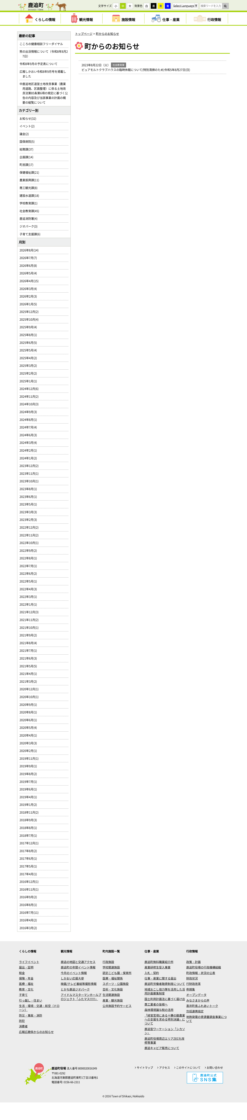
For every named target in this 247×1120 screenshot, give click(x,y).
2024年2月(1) (29, 450)
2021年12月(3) (30, 612)
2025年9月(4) (29, 327)
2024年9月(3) (29, 412)
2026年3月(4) (29, 288)
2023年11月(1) (30, 473)
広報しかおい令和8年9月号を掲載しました (44, 73)
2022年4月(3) (29, 589)
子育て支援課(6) (31, 234)
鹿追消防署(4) (29, 218)
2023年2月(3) (29, 519)
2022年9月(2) (29, 550)
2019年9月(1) (29, 766)
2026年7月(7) (29, 257)
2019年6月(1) (29, 789)
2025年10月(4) (30, 319)
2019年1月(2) (29, 804)
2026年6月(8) (29, 265)
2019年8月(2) (29, 774)
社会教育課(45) (30, 211)
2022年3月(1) (29, 596)
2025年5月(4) (29, 350)
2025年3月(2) (29, 365)
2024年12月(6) (30, 388)
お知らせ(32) (29, 118)
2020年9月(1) (29, 704)
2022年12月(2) (30, 527)
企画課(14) (27, 157)
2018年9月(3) (29, 820)
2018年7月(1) (29, 835)
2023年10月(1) (30, 481)
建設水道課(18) (30, 195)
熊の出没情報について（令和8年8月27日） (45, 53)
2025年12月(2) (30, 311)
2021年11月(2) (30, 620)
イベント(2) (28, 126)
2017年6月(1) (29, 858)
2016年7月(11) (30, 912)
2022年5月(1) (29, 581)
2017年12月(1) (30, 843)
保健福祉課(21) (30, 172)
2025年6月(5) (29, 342)
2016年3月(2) (29, 928)
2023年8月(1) (29, 489)
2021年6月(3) (29, 658)
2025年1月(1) (29, 381)
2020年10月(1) (30, 697)
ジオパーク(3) (29, 226)
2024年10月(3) (30, 404)
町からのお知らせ (107, 33)
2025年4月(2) (29, 358)
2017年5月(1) (29, 866)
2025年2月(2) (29, 373)
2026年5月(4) (29, 273)
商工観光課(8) (29, 188)
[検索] (225, 6)
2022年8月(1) (29, 558)
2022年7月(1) (29, 566)
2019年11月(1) (30, 758)
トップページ (83, 33)
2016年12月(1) (30, 881)
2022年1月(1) (29, 604)
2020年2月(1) (29, 750)
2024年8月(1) (29, 419)
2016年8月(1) (29, 904)
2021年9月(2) (29, 635)
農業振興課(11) (30, 180)
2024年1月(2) (29, 458)
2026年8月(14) (30, 250)
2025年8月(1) (29, 335)
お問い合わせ (215, 1068)
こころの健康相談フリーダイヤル (42, 44)
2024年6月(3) (29, 435)
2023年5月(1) (29, 504)
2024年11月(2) (30, 396)
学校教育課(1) (29, 203)
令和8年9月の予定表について (40, 63)
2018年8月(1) (29, 827)
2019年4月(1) (29, 797)
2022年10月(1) (30, 542)
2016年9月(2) (29, 897)
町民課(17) (27, 164)
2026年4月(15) (30, 281)
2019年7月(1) (29, 781)
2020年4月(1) (29, 735)
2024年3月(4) (29, 442)
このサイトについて (188, 1068)
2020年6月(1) (29, 720)
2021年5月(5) (29, 666)
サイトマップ (145, 1068)
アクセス (164, 1068)
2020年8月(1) (29, 712)
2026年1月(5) (29, 304)
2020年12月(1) (30, 689)
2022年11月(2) (30, 535)
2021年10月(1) (30, 627)
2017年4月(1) (29, 874)
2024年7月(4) (29, 427)
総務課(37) (27, 149)
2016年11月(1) (30, 889)
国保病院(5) (28, 141)
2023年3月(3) (29, 512)
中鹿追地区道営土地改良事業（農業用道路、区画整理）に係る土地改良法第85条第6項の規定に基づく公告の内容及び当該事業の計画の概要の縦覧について (45, 93)
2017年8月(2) (29, 851)
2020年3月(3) (29, 743)
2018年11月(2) (30, 812)
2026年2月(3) (29, 296)
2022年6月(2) (29, 573)
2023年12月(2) (30, 465)
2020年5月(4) (29, 727)
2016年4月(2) (29, 920)
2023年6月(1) (29, 496)
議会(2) (25, 134)
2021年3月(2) (29, 681)
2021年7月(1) (29, 650)
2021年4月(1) (29, 673)
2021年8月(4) (29, 643)
